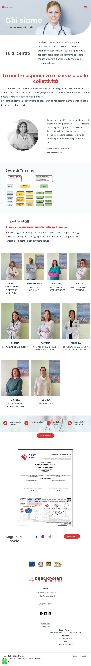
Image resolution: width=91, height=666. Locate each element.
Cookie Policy (46, 626)
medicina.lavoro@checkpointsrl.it (46, 592)
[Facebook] (36, 536)
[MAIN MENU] (86, 7)
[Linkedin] (49, 536)
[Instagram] (42, 536)
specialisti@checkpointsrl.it (45, 596)
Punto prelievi (37, 422)
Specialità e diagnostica (79, 423)
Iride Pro (85, 656)
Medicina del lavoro (15, 423)
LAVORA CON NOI (45, 604)
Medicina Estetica (57, 423)
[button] (45, 435)
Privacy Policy (45, 623)
